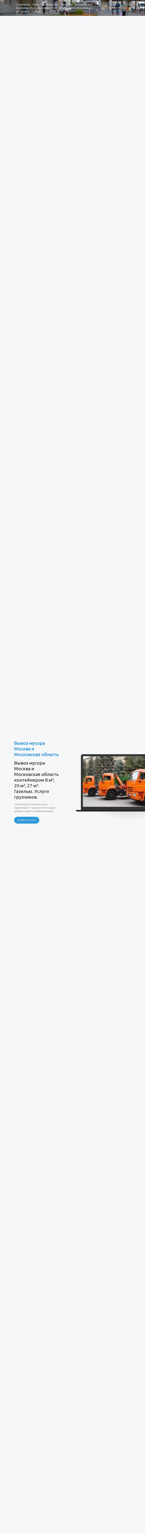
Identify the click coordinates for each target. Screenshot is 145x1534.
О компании (23, 4)
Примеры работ (50, 4)
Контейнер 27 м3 (47, 8)
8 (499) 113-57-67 (118, 8)
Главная (36, 11)
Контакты (66, 4)
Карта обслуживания (80, 8)
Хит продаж (23, 11)
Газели (63, 8)
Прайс (35, 4)
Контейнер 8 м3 (83, 4)
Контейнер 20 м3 (25, 8)
